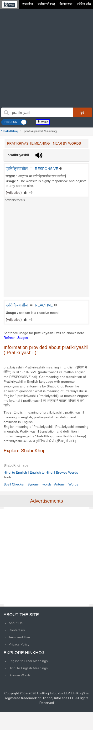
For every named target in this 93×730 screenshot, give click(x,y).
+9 (29, 192)
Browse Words (67, 472)
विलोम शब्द (66, 4)
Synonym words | (40, 484)
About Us (15, 623)
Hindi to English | (17, 472)
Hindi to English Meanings (28, 668)
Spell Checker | (15, 484)
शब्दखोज (27, 4)
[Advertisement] (46, 59)
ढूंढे (82, 112)
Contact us (17, 630)
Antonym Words (66, 484)
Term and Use (19, 637)
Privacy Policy (19, 644)
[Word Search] (6, 112)
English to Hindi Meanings (28, 661)
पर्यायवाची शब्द (46, 4)
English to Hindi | (43, 472)
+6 (29, 319)
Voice (44, 122)
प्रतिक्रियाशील (17, 168)
